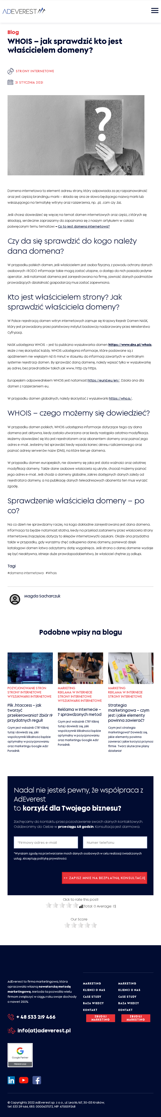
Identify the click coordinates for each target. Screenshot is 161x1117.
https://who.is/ (120, 398)
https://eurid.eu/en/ (103, 380)
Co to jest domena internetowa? (84, 226)
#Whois (51, 573)
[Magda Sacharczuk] (15, 599)
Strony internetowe (35, 71)
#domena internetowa (26, 573)
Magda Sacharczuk (42, 596)
